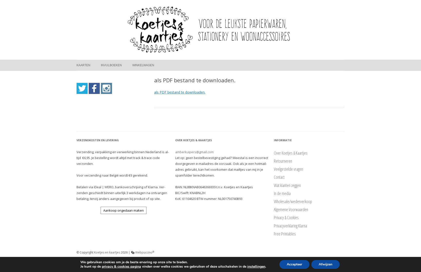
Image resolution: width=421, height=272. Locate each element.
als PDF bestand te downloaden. (179, 92)
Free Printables (285, 234)
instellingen (256, 266)
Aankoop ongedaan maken (123, 210)
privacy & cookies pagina (121, 266)
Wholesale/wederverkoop (293, 201)
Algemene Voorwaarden (291, 209)
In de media (282, 193)
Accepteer (294, 264)
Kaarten (83, 65)
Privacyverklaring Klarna (290, 226)
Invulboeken (111, 65)
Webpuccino (144, 252)
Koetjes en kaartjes (107, 252)
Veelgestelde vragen (288, 169)
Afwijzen (325, 264)
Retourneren (283, 161)
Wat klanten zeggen (287, 185)
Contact (279, 177)
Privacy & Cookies (286, 217)
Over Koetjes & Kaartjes (290, 153)
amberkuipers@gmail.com (194, 152)
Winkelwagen (143, 65)
